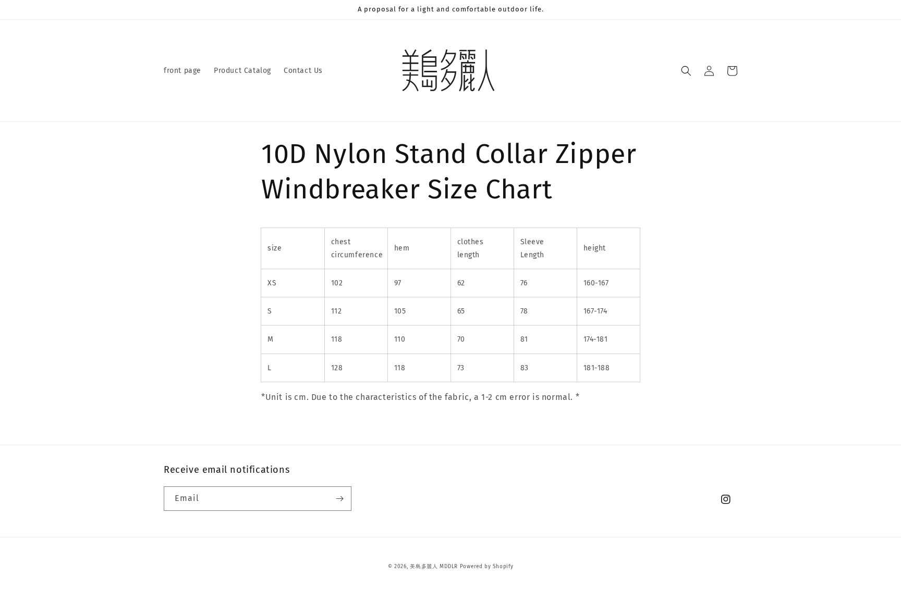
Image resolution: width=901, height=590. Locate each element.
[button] (686, 70)
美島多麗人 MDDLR (434, 566)
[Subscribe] (339, 498)
